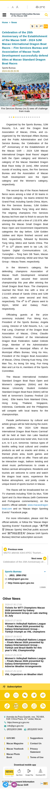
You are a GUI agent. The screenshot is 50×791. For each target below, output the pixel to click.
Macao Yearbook (15, 749)
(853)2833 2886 (14, 729)
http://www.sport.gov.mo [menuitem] (21, 583)
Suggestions (36, 738)
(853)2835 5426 (34, 729)
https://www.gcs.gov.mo (18, 722)
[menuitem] (25, 572)
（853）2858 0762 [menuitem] (17, 575)
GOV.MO (11, 738)
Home (5, 22)
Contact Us (35, 743)
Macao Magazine (15, 743)
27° (42, 7)
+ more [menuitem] (43, 587)
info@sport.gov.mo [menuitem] (18, 579)
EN (45, 26)
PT (41, 26)
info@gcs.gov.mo (15, 726)
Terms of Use (36, 757)
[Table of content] (3, 15)
